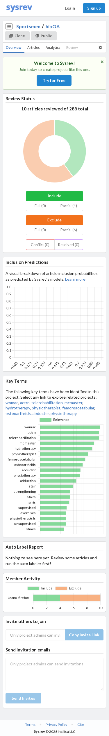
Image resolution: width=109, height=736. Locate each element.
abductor (41, 413)
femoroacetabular (78, 407)
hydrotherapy (18, 407)
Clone (20, 35)
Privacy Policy (56, 724)
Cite (80, 724)
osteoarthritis (18, 413)
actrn (25, 402)
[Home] (19, 8)
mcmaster (73, 402)
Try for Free (54, 80)
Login (70, 8)
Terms (30, 724)
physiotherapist (46, 407)
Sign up (94, 8)
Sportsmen (28, 26)
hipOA (53, 26)
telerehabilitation (47, 402)
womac (12, 402)
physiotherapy (63, 413)
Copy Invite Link (84, 634)
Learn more (75, 279)
